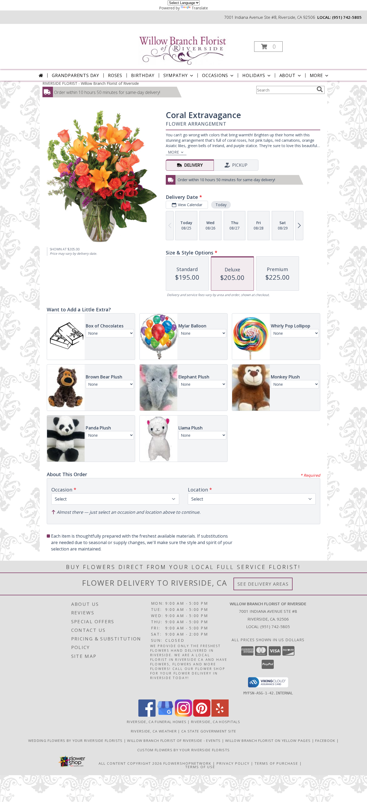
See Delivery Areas (263, 584)
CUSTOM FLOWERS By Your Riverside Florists (183, 750)
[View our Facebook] (147, 715)
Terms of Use (200, 766)
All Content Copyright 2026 (130, 763)
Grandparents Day (75, 75)
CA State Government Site (208, 731)
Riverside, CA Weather (154, 731)
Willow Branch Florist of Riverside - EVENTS (174, 740)
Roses (115, 75)
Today (220, 204)
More (316, 75)
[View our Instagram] (183, 715)
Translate (200, 7)
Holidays (253, 75)
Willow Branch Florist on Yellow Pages (268, 740)
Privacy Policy (233, 763)
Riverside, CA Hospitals (215, 721)
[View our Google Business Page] (165, 715)
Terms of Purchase (276, 763)
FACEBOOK (326, 740)
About (287, 75)
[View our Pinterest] (201, 715)
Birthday (142, 75)
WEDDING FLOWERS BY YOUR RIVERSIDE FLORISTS (76, 740)
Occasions (215, 75)
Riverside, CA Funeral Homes (156, 721)
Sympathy (175, 75)
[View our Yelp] (220, 715)
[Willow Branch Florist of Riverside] (183, 44)
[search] (319, 89)
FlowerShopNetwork (187, 763)
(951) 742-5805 (347, 17)
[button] (268, 46)
